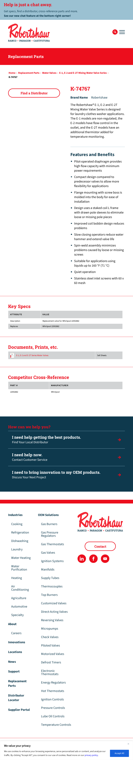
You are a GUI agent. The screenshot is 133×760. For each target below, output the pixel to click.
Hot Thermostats (52, 691)
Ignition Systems (52, 561)
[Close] (130, 744)
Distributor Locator (16, 697)
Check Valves (49, 637)
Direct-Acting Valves (54, 611)
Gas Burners (49, 524)
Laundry (17, 549)
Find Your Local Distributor (46, 440)
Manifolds (47, 569)
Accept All (119, 753)
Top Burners (49, 595)
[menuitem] (115, 32)
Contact (100, 546)
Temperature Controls (56, 724)
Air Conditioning (20, 588)
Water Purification (19, 568)
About (12, 624)
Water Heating (21, 558)
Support (14, 671)
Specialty (17, 615)
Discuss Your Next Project (56, 475)
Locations (15, 652)
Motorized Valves (52, 654)
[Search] (115, 32)
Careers (16, 633)
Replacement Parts (17, 683)
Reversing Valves (52, 620)
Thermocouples (51, 586)
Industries (15, 515)
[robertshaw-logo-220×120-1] (29, 32)
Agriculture (18, 598)
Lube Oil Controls (52, 716)
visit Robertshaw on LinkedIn (82, 558)
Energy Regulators (53, 682)
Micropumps (49, 628)
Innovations (16, 642)
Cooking (16, 524)
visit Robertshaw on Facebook (93, 558)
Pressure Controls (53, 708)
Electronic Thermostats (49, 672)
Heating (16, 578)
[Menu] (121, 32)
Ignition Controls (52, 699)
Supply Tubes (50, 578)
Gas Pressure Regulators (49, 534)
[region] (66, 750)
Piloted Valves (50, 645)
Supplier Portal (19, 710)
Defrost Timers (51, 662)
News (12, 662)
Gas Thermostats (52, 544)
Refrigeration (20, 532)
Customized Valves (53, 603)
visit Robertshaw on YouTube (105, 558)
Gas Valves (48, 552)
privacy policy (91, 755)
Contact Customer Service (29, 457)
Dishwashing (19, 541)
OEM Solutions (48, 515)
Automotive (19, 606)
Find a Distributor (34, 93)
